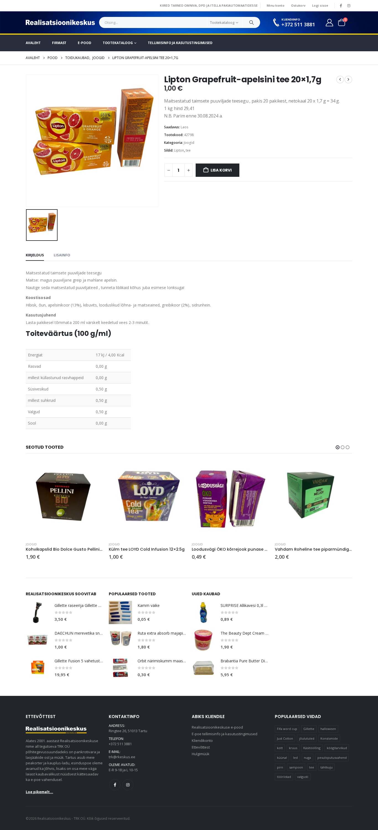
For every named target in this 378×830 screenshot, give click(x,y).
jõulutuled (306, 738)
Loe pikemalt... (39, 791)
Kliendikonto (202, 740)
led (295, 757)
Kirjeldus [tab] (35, 254)
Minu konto (275, 5)
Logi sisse (320, 5)
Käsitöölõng (311, 748)
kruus (293, 748)
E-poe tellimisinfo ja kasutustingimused (224, 733)
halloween (328, 729)
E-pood (84, 42)
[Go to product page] (64, 499)
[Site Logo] (60, 22)
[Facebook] (341, 5)
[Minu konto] (329, 22)
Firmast (59, 42)
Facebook (114, 784)
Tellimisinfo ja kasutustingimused (180, 42)
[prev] (340, 79)
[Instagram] (348, 5)
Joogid (189, 142)
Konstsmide (329, 738)
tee (188, 150)
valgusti (302, 777)
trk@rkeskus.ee (122, 756)
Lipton (179, 150)
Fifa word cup (287, 729)
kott (280, 748)
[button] (337, 447)
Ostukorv (298, 5)
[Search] (251, 22)
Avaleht (33, 42)
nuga (307, 757)
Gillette (308, 729)
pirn (280, 767)
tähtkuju (326, 767)
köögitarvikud (337, 748)
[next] (348, 79)
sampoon (296, 767)
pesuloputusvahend (332, 757)
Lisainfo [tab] (62, 254)
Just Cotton (285, 738)
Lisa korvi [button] (94, 469)
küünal (282, 757)
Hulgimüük (200, 753)
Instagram (127, 784)
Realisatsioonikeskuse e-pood (217, 727)
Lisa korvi (221, 170)
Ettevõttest (201, 747)
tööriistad (284, 777)
